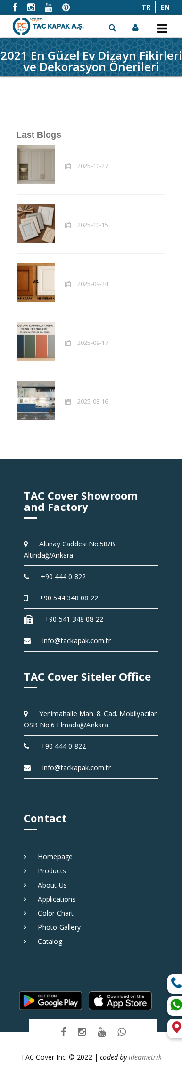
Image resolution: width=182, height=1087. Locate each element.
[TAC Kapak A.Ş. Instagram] (82, 1032)
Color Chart (52, 913)
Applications (53, 899)
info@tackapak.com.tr (76, 640)
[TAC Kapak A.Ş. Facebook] (63, 1032)
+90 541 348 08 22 (70, 619)
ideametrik (145, 1057)
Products (48, 870)
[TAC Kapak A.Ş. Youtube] (102, 1032)
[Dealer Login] (136, 27)
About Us (49, 884)
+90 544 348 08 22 (65, 597)
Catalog (46, 941)
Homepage (52, 856)
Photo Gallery (56, 927)
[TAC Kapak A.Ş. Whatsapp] (122, 1032)
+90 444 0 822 (60, 576)
